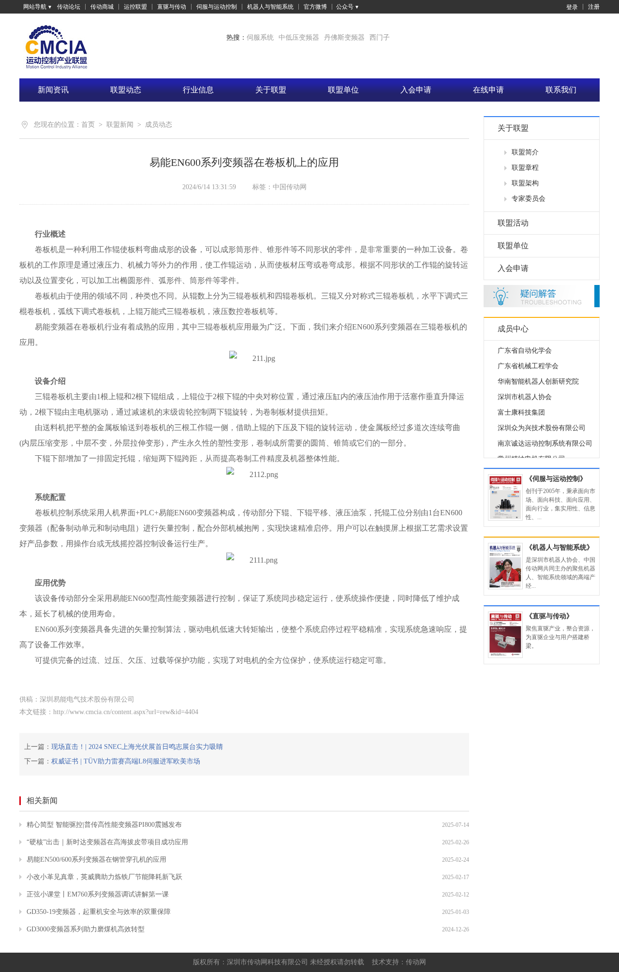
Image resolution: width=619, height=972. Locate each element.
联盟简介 (525, 152)
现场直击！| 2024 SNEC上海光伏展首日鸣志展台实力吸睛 (137, 746)
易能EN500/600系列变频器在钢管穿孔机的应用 (96, 859)
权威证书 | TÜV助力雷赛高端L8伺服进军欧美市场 (125, 761)
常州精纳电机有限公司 (531, 453)
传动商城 (102, 7)
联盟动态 (125, 90)
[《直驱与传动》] (505, 635)
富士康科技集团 (521, 406)
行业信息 (198, 90)
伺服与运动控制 (216, 7)
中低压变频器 (299, 37)
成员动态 (158, 124)
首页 (88, 124)
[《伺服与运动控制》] (505, 497)
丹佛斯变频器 (344, 37)
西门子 (379, 37)
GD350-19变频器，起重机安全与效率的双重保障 (99, 911)
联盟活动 (513, 223)
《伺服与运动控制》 (556, 478)
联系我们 (560, 90)
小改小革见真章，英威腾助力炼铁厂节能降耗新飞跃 (104, 877)
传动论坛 (68, 7)
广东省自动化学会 (525, 344)
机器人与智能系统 (270, 7)
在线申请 (488, 90)
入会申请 (415, 90)
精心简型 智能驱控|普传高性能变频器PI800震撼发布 (104, 824)
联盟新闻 (119, 124)
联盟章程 (525, 167)
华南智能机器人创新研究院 (538, 375)
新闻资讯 (53, 90)
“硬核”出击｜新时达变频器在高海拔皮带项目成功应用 (107, 842)
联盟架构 (525, 183)
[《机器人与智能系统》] (505, 566)
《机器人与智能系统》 (559, 547)
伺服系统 (260, 37)
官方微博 (315, 7)
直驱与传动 (171, 7)
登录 (572, 7)
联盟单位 (343, 90)
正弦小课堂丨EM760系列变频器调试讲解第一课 (98, 894)
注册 (594, 7)
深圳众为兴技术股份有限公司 (542, 422)
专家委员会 (528, 198)
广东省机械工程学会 (528, 360)
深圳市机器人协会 (525, 391)
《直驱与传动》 (549, 616)
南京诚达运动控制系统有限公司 (545, 437)
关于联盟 (270, 90)
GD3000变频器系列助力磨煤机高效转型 (86, 929)
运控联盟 (135, 7)
